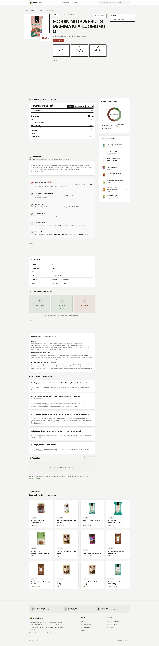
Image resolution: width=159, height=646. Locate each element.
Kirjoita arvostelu (89, 458)
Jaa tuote (100, 15)
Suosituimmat (65, 2)
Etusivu (26, 10)
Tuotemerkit (74, 2)
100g (70, 106)
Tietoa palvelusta (113, 621)
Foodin (54, 272)
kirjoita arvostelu (34, 478)
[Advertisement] (79, 73)
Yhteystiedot (112, 627)
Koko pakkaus (79, 106)
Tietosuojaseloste (113, 624)
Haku (84, 630)
